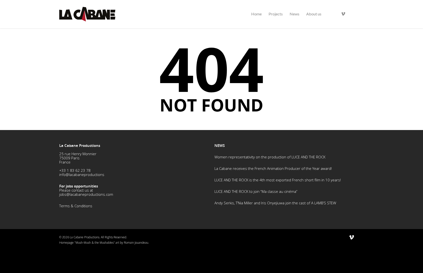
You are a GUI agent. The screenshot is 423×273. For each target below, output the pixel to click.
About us (313, 13)
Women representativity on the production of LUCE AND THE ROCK (269, 156)
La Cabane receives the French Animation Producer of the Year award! (273, 168)
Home (256, 13)
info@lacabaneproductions (81, 174)
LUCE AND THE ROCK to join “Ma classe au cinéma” (255, 191)
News (294, 13)
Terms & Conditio (73, 205)
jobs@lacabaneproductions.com (86, 194)
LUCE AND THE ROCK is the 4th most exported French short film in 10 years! (277, 179)
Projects (276, 13)
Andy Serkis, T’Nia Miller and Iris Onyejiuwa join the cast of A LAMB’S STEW (275, 202)
